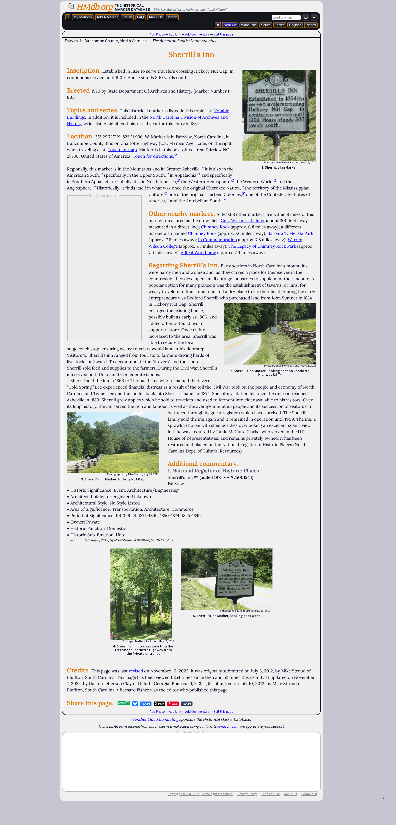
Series (266, 25)
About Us (156, 17)
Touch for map (122, 149)
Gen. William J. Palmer (243, 220)
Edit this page (223, 34)
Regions (295, 25)
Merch (172, 17)
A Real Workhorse (198, 252)
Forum (127, 17)
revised (136, 671)
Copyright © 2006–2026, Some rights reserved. (200, 794)
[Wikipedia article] (202, 169)
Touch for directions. (153, 156)
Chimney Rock (215, 227)
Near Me (230, 25)
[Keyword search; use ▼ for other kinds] (305, 17)
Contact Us (309, 794)
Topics (280, 25)
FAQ (140, 17)
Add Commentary (197, 34)
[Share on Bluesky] (135, 703)
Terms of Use (270, 794)
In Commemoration (217, 239)
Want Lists (249, 25)
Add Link (175, 34)
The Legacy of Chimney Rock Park (262, 246)
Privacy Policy (247, 794)
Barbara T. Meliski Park (290, 233)
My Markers (83, 17)
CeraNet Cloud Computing (155, 719)
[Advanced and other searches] (314, 17)
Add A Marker (107, 17)
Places (311, 25)
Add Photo (157, 34)
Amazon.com (227, 726)
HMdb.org (94, 6)
